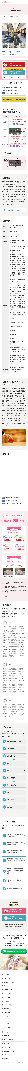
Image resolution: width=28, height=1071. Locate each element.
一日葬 (7, 1020)
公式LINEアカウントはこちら (16, 951)
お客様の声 (6, 1009)
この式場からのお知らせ (15, 210)
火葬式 (7, 1016)
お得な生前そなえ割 (9, 982)
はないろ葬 (8, 1027)
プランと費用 (7, 1012)
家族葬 (7, 1023)
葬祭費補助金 (7, 1036)
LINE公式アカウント (9, 989)
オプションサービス (9, 1051)
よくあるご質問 (8, 1005)
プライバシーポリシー (9, 1055)
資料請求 (6, 986)
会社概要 (6, 1058)
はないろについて (8, 993)
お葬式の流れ (7, 997)
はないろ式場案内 (8, 1039)
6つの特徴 (6, 1001)
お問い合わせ (7, 1043)
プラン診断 (6, 1032)
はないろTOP (7, 974)
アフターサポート (8, 1047)
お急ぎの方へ (7, 978)
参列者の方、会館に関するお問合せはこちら (15, 77)
